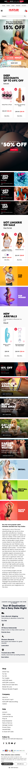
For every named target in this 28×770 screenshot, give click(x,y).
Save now (6, 83)
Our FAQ (4, 620)
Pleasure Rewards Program (10, 689)
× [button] (26, 754)
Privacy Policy (6, 727)
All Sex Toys (5, 671)
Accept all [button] (7, 763)
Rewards (18, 5)
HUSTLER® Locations (8, 682)
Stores (3, 5)
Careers (4, 704)
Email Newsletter (7, 721)
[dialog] (14, 761)
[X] (6, 743)
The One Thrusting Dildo (20, 105)
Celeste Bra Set (19, 249)
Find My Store (5, 632)
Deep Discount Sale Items (10, 684)
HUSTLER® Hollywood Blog (10, 701)
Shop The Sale (7, 228)
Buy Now (7, 116)
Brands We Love (7, 687)
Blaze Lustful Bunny (6, 345)
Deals (13, 5)
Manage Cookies (7, 725)
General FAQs (6, 729)
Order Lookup (6, 714)
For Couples (5, 678)
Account (24, 5)
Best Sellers (5, 657)
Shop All (5, 323)
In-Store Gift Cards (7, 731)
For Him (4, 676)
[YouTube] (12, 743)
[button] (2, 10)
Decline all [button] (20, 763)
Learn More (5, 645)
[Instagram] (9, 743)
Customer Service (7, 716)
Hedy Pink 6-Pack (7, 104)
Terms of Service (7, 723)
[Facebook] (3, 743)
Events (8, 5)
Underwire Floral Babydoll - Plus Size (7, 250)
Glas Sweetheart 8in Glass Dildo (19, 345)
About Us (5, 697)
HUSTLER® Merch (7, 680)
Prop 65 (4, 718)
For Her (4, 674)
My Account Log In (7, 699)
